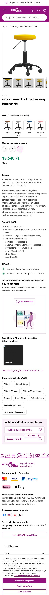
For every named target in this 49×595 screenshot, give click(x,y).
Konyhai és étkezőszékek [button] (14, 412)
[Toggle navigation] (5, 10)
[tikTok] (20, 515)
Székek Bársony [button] (37, 398)
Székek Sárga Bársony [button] (13, 405)
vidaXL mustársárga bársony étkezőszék (24, 101)
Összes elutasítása (24, 586)
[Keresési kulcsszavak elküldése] (43, 17)
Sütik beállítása (24, 592)
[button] (8, 128)
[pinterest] (15, 515)
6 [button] (12, 149)
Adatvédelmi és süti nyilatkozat (27, 576)
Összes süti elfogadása (24, 581)
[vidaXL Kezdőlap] (16, 10)
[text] (10, 158)
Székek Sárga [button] (20, 398)
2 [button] (5, 149)
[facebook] (4, 515)
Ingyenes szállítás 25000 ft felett (25, 2)
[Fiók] (32, 10)
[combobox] (24, 17)
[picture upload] (24, 319)
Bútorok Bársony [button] (11, 391)
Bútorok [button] (7, 384)
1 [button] (20, 149)
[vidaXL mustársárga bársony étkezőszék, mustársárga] (24, 55)
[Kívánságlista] (38, 10)
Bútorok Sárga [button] (22, 384)
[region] (24, 575)
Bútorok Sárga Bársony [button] (32, 391)
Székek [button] (7, 398)
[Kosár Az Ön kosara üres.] (45, 10)
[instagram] (9, 515)
